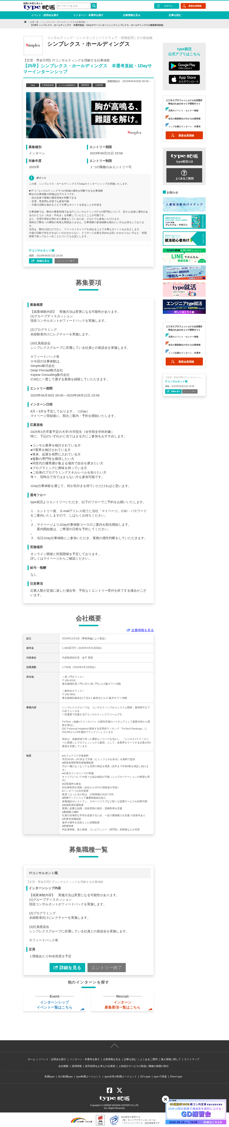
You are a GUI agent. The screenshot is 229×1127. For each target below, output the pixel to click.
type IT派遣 (160, 1076)
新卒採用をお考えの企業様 (100, 1066)
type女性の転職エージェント (120, 1076)
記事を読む (175, 15)
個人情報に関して (171, 1059)
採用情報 (77, 1066)
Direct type (176, 1076)
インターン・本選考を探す (88, 15)
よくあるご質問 (148, 1059)
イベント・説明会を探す (45, 15)
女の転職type (65, 1076)
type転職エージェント (88, 1076)
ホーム (31, 1059)
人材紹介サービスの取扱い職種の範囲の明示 (144, 1066)
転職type (50, 1076)
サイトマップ (191, 1059)
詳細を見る (42, 260)
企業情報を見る (131, 15)
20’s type (145, 1076)
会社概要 (63, 1066)
